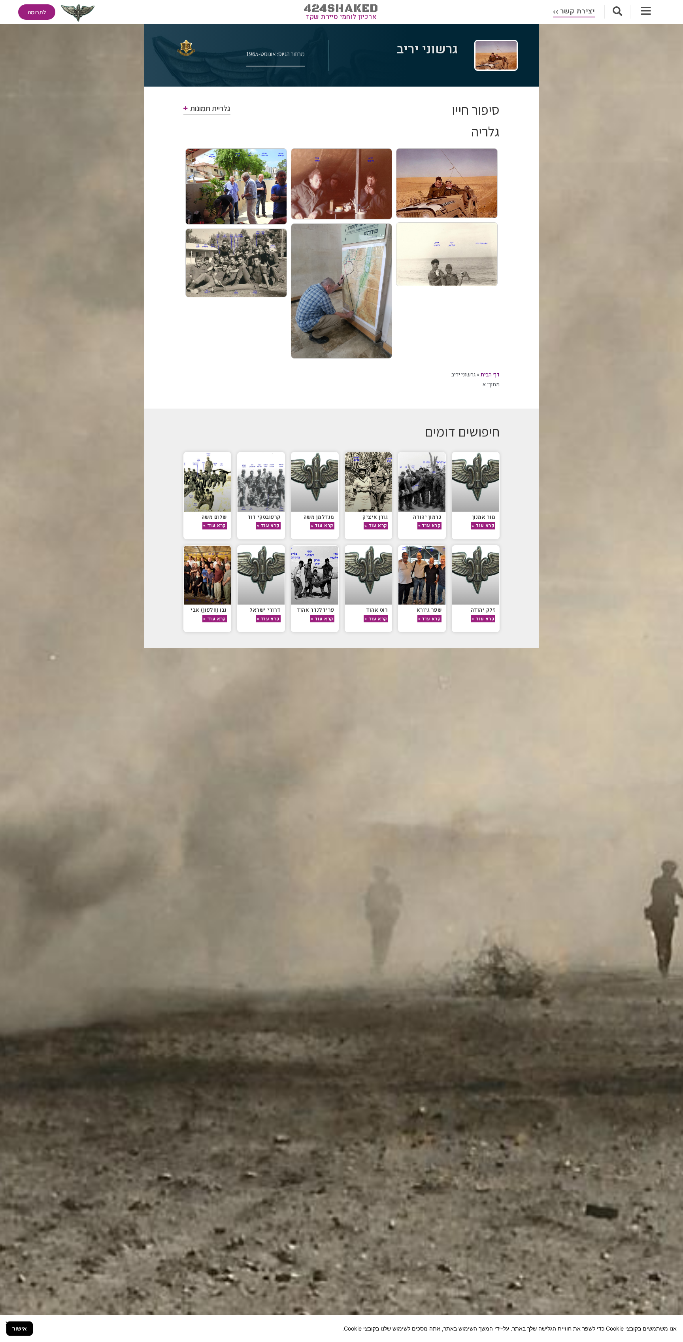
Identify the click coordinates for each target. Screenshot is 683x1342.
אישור (19, 1328)
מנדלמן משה (319, 517)
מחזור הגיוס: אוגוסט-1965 (275, 54)
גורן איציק (375, 517)
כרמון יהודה (427, 517)
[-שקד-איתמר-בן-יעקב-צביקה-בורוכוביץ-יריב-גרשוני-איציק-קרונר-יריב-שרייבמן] (236, 186)
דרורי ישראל (265, 610)
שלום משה (214, 517)
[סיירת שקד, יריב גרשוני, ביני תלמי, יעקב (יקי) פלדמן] (341, 184)
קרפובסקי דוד (264, 517)
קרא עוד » (483, 525)
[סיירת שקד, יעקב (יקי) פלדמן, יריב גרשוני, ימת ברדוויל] (447, 254)
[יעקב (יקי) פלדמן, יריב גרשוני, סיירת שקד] (447, 183)
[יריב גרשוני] (341, 290)
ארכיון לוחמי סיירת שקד (341, 17)
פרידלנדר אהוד (315, 610)
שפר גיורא (429, 610)
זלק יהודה (483, 610)
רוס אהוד (377, 610)
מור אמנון (484, 517)
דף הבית (490, 374)
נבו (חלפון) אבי (209, 610)
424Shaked (341, 8)
